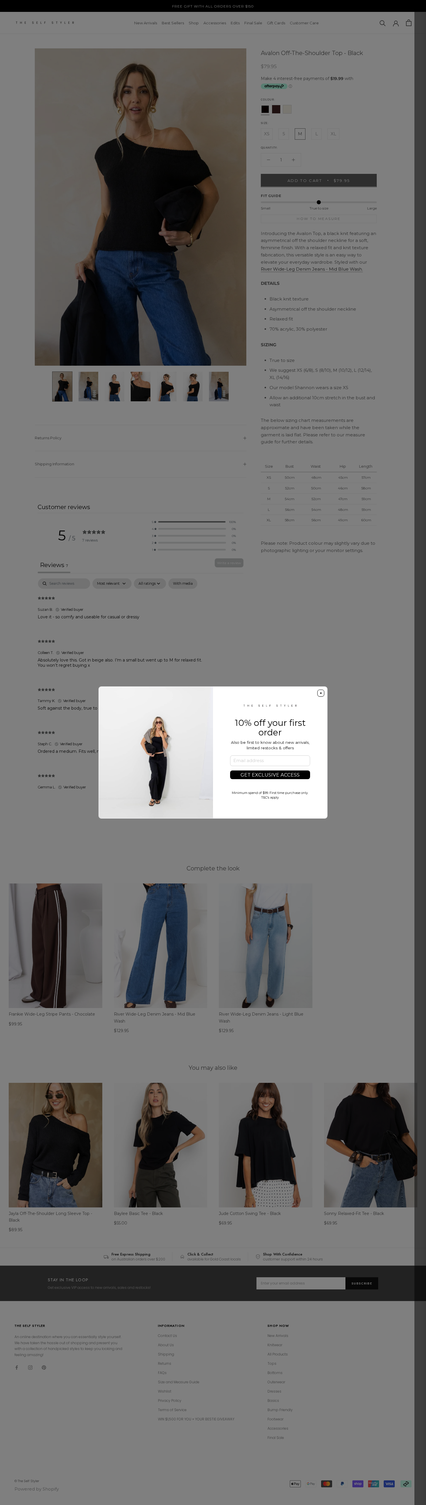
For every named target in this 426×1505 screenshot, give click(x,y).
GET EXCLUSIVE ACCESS (270, 775)
